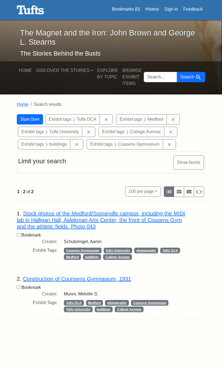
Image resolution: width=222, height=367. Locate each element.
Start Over (30, 119)
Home (25, 70)
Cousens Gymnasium (82, 251)
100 (141, 191)
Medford (72, 257)
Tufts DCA (170, 251)
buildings (92, 257)
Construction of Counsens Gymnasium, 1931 (77, 279)
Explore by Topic (107, 73)
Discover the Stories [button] (63, 70)
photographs (146, 251)
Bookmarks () (126, 9)
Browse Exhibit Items (132, 77)
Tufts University (118, 251)
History (152, 9)
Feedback (193, 9)
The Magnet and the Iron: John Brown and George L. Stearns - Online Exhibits (30, 10)
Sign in (171, 9)
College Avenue (117, 257)
